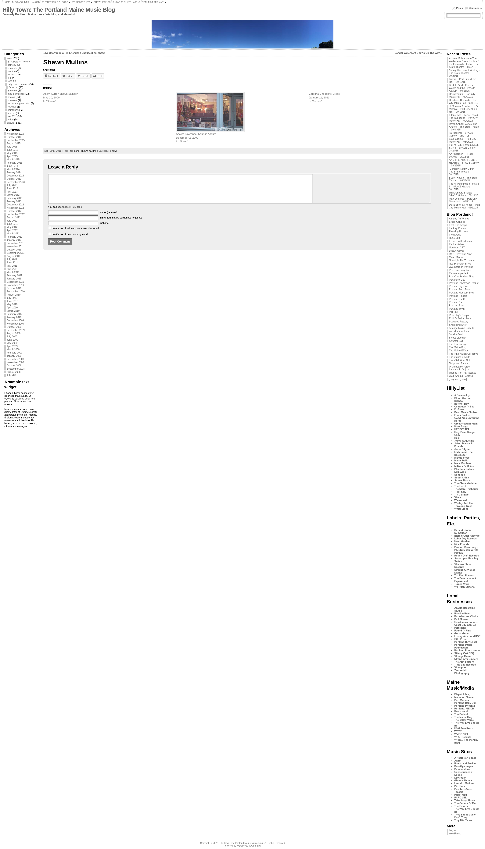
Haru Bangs (461, 426)
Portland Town (457, 308)
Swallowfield (455, 334)
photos (11, 97)
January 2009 (14, 355)
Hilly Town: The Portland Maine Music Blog (58, 9)
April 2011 (12, 269)
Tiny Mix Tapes (463, 820)
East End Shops (458, 225)
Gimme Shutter (463, 780)
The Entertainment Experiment (465, 580)
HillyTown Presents (18, 84)
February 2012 (14, 236)
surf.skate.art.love (459, 331)
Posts (459, 8)
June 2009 (12, 339)
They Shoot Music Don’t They (465, 816)
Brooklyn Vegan (463, 766)
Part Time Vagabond (460, 270)
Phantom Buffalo (464, 469)
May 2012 (12, 227)
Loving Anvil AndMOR (467, 636)
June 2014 (12, 166)
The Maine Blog (457, 347)
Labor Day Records (465, 538)
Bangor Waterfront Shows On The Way (417, 53)
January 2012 (14, 240)
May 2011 (12, 265)
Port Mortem (461, 700)
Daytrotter (460, 777)
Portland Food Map (459, 289)
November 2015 (15, 133)
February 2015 (14, 162)
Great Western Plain (466, 423)
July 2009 (12, 336)
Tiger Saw (460, 491)
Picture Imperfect (458, 273)
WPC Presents (462, 737)
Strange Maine (462, 656)
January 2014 (14, 172)
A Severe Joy (462, 395)
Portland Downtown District (464, 283)
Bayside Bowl (462, 613)
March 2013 (13, 195)
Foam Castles (462, 415)
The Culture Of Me (465, 803)
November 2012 (15, 207)
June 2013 (12, 188)
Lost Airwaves (456, 250)
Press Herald (461, 711)
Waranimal (460, 500)
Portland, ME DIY (464, 708)
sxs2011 (12, 116)
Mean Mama (456, 257)
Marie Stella (461, 460)
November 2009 (15, 323)
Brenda (458, 401)
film (10, 77)
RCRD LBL (460, 797)
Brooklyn (13, 87)
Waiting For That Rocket (462, 372)
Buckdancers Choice (466, 616)
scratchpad (14, 109)
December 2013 (15, 175)
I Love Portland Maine (461, 241)
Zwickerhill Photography (461, 672)
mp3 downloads (16, 93)
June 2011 (12, 262)
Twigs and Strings (459, 363)
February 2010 (14, 314)
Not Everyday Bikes (460, 263)
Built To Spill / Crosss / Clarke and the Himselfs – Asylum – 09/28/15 (463, 88)
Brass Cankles (457, 221)
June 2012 (12, 223)
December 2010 (15, 281)
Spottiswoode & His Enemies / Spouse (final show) (75, 53)
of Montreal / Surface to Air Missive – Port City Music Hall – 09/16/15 (464, 109)
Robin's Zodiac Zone (460, 318)
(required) (108, 212)
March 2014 (13, 169)
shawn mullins (88, 150)
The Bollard (461, 714)
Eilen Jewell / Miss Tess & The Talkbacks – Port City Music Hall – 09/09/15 (463, 118)
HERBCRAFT (461, 429)
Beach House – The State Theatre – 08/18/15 (463, 179)
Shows (10, 122)
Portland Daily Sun (465, 703)
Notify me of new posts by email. (70, 234)
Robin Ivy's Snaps (459, 315)
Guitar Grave (461, 633)
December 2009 (15, 320)
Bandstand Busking (465, 763)
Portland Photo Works (467, 650)
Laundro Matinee (464, 783)
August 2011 (13, 256)
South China (461, 477)
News (10, 58)
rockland (74, 150)
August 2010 (13, 294)
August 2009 (13, 333)
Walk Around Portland (461, 376)
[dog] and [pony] (458, 379)
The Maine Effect (458, 350)
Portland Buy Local (465, 642)
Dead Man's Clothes (465, 412)
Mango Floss (461, 457)
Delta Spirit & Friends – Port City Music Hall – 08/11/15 (464, 206)
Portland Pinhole (458, 295)
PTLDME (454, 312)
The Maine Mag (463, 717)
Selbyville (460, 472)
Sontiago (459, 474)
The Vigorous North (459, 357)
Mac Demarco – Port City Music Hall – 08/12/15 (463, 200)
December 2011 (15, 243)
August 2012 (13, 217)
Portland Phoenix (464, 705)
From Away (455, 234)
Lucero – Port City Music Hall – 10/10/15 (462, 80)
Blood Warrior (462, 398)
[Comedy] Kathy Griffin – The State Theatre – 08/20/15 (462, 171)
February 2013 (14, 198)
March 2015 (13, 159)
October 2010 (14, 288)
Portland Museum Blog (461, 292)
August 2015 (13, 143)
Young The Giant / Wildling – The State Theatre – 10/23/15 (464, 73)
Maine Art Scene (463, 697)
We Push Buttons (464, 586)
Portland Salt (456, 302)
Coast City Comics (465, 624)
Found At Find (462, 630)
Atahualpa (255, 845)
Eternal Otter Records (467, 535)
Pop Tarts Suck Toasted (463, 790)
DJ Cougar (460, 532)
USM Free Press (463, 728)
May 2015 (12, 153)
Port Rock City (457, 279)
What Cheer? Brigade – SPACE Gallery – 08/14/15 (463, 194)
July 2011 (12, 259)
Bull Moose (461, 619)
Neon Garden (462, 541)
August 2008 (13, 372)
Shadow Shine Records (462, 565)
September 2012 (16, 214)
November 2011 (15, 246)
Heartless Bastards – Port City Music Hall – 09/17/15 (463, 101)
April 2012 (12, 230)
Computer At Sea (464, 406)
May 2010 (12, 304)
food (10, 81)
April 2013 (12, 191)
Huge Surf (454, 237)
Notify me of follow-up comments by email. (75, 228)
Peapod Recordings (465, 547)
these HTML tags (72, 206)
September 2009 (16, 330)
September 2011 (15, 252)
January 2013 (14, 201)
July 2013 (12, 185)
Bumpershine (462, 769)
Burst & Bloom (463, 530)
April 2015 (12, 156)
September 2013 (16, 182)
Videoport (460, 667)
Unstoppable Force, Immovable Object (459, 368)
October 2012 (14, 211)
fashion (12, 71)
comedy (12, 64)
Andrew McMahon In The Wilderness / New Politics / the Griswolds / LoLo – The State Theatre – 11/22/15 (464, 62)
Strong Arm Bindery (466, 659)
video (10, 119)
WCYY (458, 731)
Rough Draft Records (466, 555)
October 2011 (14, 249)
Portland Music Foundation (463, 646)
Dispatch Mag (462, 694)
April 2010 (12, 307)
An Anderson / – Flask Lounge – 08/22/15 (461, 155)
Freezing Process (458, 231)
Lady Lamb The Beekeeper (463, 453)
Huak (457, 437)
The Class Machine (465, 483)
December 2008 (15, 359)
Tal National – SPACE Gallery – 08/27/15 (461, 134)
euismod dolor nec (25, 398)
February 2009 (14, 352)
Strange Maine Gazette (461, 328)
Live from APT (457, 247)
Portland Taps (456, 305)
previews (12, 100)
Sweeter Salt (456, 340)
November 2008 (15, 362)
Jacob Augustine (464, 440)
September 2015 (16, 140)
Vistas (458, 497)
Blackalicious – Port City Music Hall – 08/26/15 (462, 140)
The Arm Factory (464, 661)
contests (12, 68)
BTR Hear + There (18, 61)
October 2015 (14, 137)
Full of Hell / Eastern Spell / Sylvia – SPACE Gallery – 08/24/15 (464, 148)
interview (12, 90)
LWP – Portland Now (460, 254)
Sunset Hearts (462, 480)
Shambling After (457, 324)
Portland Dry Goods (460, 286)
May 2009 (12, 343)
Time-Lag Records (465, 664)
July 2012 (12, 220)
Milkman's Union (464, 466)
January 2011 (14, 278)
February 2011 (14, 275)
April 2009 (12, 346)
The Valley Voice (464, 720)
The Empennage (458, 344)
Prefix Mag (460, 794)
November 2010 (15, 285)
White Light (461, 508)
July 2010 (12, 298)
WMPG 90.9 (461, 734)
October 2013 (14, 178)
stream (11, 113)
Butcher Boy (461, 403)
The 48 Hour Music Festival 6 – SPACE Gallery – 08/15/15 (464, 186)
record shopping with (19, 103)
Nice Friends (461, 544)
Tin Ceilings (461, 494)
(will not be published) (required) (121, 217)
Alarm (457, 760)
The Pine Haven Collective (463, 353)
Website (104, 223)
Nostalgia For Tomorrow (462, 260)
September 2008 (16, 368)
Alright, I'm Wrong (459, 218)
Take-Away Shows (464, 800)
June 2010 (12, 301)
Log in (452, 830)
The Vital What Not (459, 360)
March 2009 (13, 349)
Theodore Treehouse (466, 489)
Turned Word (461, 584)
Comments (475, 8)
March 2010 (13, 310)
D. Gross (459, 409)
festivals (12, 74)
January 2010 (14, 317)
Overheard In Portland (461, 266)
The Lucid (460, 486)
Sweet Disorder (457, 337)
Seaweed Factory (458, 321)
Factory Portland (458, 228)
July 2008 (12, 375)
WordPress (455, 833)
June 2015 (12, 149)
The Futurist (461, 806)
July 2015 (12, 146)
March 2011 (13, 272)
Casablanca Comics (465, 622)
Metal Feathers (462, 463)
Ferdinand (460, 627)
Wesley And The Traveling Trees (463, 504)
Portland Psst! (457, 299)
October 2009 (14, 326)
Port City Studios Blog (461, 276)
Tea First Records (464, 575)
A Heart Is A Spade (465, 757)
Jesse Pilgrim (462, 449)
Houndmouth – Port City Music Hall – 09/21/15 (462, 95)
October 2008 (14, 365)
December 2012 (15, 204)
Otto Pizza (460, 639)
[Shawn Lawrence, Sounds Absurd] (240, 112)
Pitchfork (459, 786)
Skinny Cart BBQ (464, 653)
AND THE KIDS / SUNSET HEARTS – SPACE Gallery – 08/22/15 (464, 162)
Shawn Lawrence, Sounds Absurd (196, 133)
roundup (12, 106)
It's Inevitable (456, 244)
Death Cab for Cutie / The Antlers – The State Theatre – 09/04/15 (464, 127)
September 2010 (16, 291)
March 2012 (13, 233)
